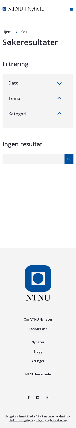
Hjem (7, 31)
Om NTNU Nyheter (38, 319)
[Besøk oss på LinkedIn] (37, 397)
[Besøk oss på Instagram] (47, 397)
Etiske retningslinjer (21, 420)
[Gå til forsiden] (24, 9)
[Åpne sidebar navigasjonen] (70, 9)
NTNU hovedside (38, 374)
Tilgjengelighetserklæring (51, 420)
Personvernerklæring (55, 416)
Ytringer (38, 361)
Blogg (38, 351)
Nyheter (38, 342)
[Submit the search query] (69, 159)
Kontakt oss (38, 329)
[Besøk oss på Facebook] (29, 397)
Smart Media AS (29, 416)
